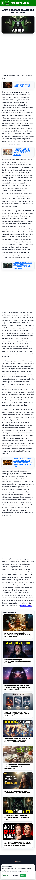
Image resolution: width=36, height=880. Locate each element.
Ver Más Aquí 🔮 (26, 605)
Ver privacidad (24, 871)
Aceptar (23, 875)
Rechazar (5, 875)
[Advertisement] (18, 54)
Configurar (14, 875)
